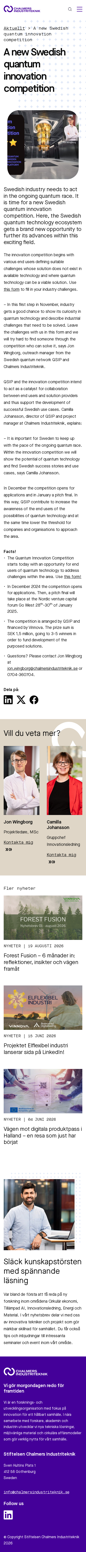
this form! (72, 577)
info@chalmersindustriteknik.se (36, 1492)
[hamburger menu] (79, 9)
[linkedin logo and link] (8, 1515)
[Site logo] (22, 9)
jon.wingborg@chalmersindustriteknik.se (42, 669)
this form (11, 290)
